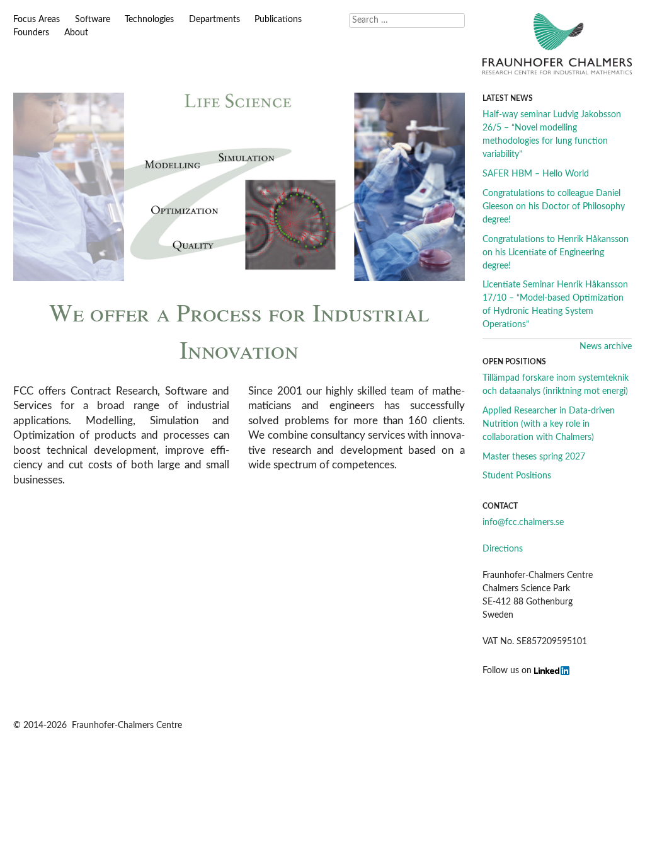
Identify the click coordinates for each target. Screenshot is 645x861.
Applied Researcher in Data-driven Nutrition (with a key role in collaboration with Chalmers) (548, 424)
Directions (502, 549)
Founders (31, 32)
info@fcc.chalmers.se (523, 522)
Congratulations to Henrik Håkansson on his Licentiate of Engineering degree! (555, 252)
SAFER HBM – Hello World (535, 174)
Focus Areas (36, 19)
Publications (278, 19)
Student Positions (516, 475)
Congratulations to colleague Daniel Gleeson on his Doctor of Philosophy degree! (553, 206)
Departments (214, 19)
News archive (605, 346)
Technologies (149, 19)
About (76, 32)
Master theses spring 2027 (533, 457)
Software (92, 19)
